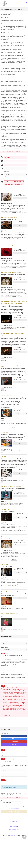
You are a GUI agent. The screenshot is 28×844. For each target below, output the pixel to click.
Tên (4, 750)
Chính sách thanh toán (14, 829)
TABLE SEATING (18, 184)
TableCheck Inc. (12, 835)
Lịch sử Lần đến (4, 647)
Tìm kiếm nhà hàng (14, 831)
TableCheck (14, 744)
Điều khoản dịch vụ (14, 824)
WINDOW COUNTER (19, 181)
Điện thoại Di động (7, 759)
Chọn (20, 198)
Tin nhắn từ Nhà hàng (6, 13)
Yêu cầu (3, 719)
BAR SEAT (8, 181)
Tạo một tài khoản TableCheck (9, 791)
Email (4, 780)
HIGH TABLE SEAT (9, 184)
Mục (5, 179)
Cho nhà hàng (14, 821)
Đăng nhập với (4, 733)
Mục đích (3, 640)
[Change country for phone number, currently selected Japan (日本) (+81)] (3, 761)
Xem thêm (14, 212)
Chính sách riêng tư (14, 826)
